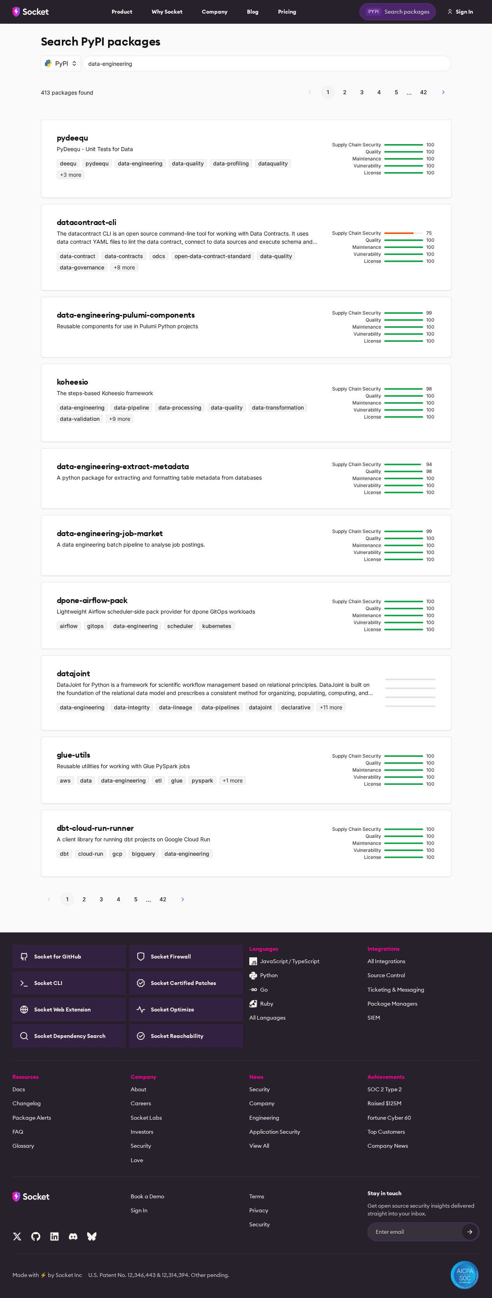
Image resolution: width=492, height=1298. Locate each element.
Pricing (287, 11)
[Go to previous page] (309, 92)
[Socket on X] (17, 1236)
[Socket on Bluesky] (91, 1236)
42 (423, 92)
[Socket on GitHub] (35, 1236)
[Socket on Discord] (73, 1236)
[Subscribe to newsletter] (470, 1232)
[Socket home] (30, 12)
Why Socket (167, 11)
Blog (253, 11)
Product (122, 11)
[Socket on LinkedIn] (54, 1236)
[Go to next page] (443, 92)
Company (215, 11)
